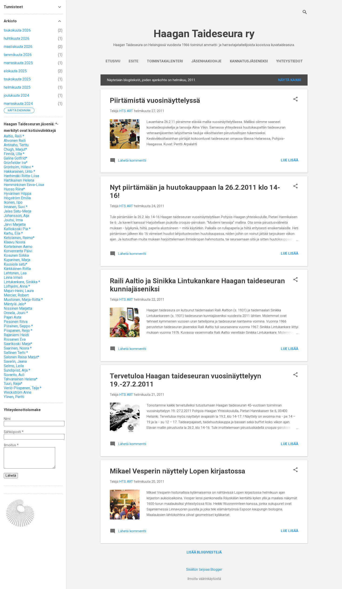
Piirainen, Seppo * (18, 326)
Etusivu (113, 61)
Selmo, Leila (14, 366)
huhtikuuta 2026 (16, 38)
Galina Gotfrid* (15, 158)
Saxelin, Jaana (15, 361)
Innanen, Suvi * (15, 207)
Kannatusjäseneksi (249, 61)
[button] (295, 99)
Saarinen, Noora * (18, 348)
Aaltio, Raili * (14, 136)
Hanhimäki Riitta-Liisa (21, 176)
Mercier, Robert (16, 295)
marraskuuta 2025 (18, 63)
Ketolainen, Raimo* (19, 238)
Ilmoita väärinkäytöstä (204, 579)
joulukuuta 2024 (16, 95)
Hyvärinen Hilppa (17, 193)
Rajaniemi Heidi (16, 335)
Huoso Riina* (14, 189)
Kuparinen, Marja (17, 260)
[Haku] (305, 13)
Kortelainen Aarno (18, 246)
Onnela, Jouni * (16, 313)
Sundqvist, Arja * (17, 370)
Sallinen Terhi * (16, 352)
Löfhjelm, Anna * (17, 286)
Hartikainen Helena (19, 180)
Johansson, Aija (16, 215)
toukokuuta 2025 (17, 79)
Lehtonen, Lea (15, 273)
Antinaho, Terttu (16, 145)
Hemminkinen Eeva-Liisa (24, 185)
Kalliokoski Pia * (17, 229)
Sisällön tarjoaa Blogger (204, 569)
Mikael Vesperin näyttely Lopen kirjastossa (177, 471)
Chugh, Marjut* (15, 149)
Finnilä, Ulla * (14, 154)
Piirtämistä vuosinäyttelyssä (155, 100)
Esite (133, 61)
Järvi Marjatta (15, 224)
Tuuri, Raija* (13, 383)
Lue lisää (289, 160)
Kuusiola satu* (15, 264)
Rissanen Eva (15, 339)
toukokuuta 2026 (17, 30)
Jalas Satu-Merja (17, 211)
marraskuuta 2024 (18, 103)
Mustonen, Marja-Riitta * (23, 299)
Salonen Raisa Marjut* (21, 357)
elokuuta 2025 (15, 71)
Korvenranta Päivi (18, 251)
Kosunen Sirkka (16, 255)
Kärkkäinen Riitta (17, 268)
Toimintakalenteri (165, 61)
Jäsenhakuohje (206, 61)
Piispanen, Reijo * (18, 330)
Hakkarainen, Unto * (19, 171)
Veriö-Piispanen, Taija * (22, 388)
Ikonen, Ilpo (13, 202)
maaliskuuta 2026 (18, 46)
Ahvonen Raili (15, 140)
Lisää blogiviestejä (204, 552)
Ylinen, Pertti (14, 397)
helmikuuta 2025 (17, 87)
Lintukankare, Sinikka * (22, 282)
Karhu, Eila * (13, 233)
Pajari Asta (12, 317)
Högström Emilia (17, 198)
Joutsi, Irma (13, 220)
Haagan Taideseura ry (204, 33)
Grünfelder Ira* (15, 162)
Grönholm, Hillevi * (19, 167)
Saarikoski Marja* (18, 344)
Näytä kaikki (289, 80)
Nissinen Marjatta (18, 308)
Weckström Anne (17, 392)
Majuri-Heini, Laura (19, 291)
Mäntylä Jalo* (15, 304)
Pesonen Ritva (15, 321)
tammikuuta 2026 (18, 55)
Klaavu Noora (14, 242)
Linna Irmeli (13, 277)
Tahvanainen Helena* (20, 379)
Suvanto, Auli (14, 375)
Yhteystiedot (289, 61)
